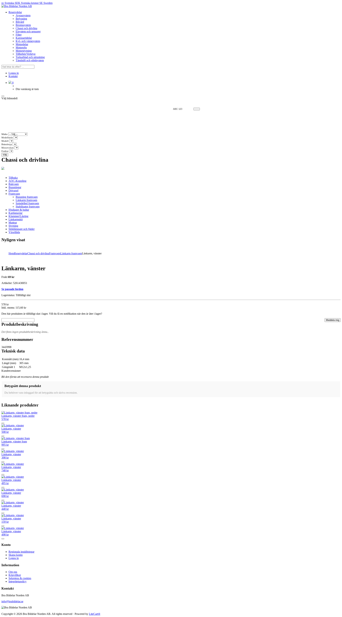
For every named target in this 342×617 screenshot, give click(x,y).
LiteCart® (94, 613)
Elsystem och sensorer (28, 31)
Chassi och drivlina (26, 28)
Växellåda (14, 232)
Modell (5, 141)
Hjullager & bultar (19, 209)
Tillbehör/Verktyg (25, 53)
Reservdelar (15, 12)
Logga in (14, 73)
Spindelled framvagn (27, 203)
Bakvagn (14, 184)
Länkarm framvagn (26, 200)
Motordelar (22, 44)
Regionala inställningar (21, 551)
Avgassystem (23, 15)
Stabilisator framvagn (28, 206)
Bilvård (20, 21)
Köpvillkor (15, 575)
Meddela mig (332, 320)
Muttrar (13, 222)
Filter (19, 34)
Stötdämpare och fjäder (22, 229)
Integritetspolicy (18, 581)
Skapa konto (16, 554)
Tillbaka (13, 177)
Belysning (21, 18)
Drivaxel (13, 190)
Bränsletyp (6, 144)
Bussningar (15, 187)
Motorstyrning (24, 50)
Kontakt (13, 76)
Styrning (13, 225)
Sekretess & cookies (20, 578)
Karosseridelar (24, 37)
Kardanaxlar (15, 212)
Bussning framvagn (27, 196)
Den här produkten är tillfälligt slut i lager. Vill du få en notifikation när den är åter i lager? (51, 313)
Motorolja (21, 47)
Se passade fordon (12, 289)
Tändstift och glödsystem (30, 60)
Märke (4, 134)
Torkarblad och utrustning (30, 57)
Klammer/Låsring (18, 216)
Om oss (13, 571)
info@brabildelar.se (12, 601)
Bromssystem (23, 25)
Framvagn (14, 193)
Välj (5, 154)
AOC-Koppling (17, 180)
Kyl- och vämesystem (28, 41)
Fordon (4, 151)
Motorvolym (7, 148)
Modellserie (7, 137)
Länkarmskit (16, 219)
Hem (11, 253)
